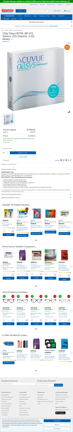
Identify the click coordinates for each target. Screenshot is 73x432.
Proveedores (4, 401)
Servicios (14, 18)
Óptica (54, 16)
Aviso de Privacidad (5, 406)
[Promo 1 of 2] (35, 240)
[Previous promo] (1, 222)
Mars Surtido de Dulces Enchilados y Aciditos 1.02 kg (36, 227)
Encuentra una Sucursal (9, 381)
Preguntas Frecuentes (6, 399)
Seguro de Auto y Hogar (24, 408)
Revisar (57, 424)
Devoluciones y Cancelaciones (62, 397)
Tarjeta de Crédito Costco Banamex (45, 401)
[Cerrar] (71, 22)
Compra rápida (23, 157)
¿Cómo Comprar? (23, 394)
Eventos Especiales (23, 399)
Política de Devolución (60, 399)
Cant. (3, 152)
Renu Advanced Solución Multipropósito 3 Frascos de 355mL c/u (22, 229)
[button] (46, 10)
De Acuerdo (57, 420)
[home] (7, 10)
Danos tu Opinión (23, 410)
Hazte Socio (40, 397)
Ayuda (38, 403)
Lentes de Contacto (17, 30)
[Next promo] (71, 222)
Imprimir (69, 43)
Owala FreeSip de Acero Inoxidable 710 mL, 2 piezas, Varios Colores (22, 356)
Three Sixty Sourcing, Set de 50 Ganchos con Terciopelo (36, 267)
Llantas (35, 16)
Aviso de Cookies (5, 408)
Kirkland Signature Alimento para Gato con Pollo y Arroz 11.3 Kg (22, 267)
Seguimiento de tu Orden (61, 394)
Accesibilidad (4, 414)
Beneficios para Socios (42, 399)
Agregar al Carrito (23, 152)
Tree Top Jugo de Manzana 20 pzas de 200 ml (64, 227)
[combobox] (21, 11)
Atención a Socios (59, 401)
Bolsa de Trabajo (5, 410)
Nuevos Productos (23, 412)
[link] (61, 160)
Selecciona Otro (7, 148)
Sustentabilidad (5, 394)
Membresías (27, 16)
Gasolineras (61, 16)
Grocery (20, 16)
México (68, 4)
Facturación (6, 18)
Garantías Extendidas (24, 414)
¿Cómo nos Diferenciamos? (7, 397)
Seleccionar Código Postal (23, 235)
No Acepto (57, 428)
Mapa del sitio (4, 412)
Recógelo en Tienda (44, 16)
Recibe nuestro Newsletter (46, 381)
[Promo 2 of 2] (37, 240)
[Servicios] (16, 18)
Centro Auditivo (22, 403)
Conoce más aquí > (53, 26)
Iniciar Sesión (57, 11)
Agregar (8, 234)
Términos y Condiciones (6, 403)
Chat (20, 18)
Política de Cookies (27, 425)
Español (60, 4)
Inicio (3, 30)
